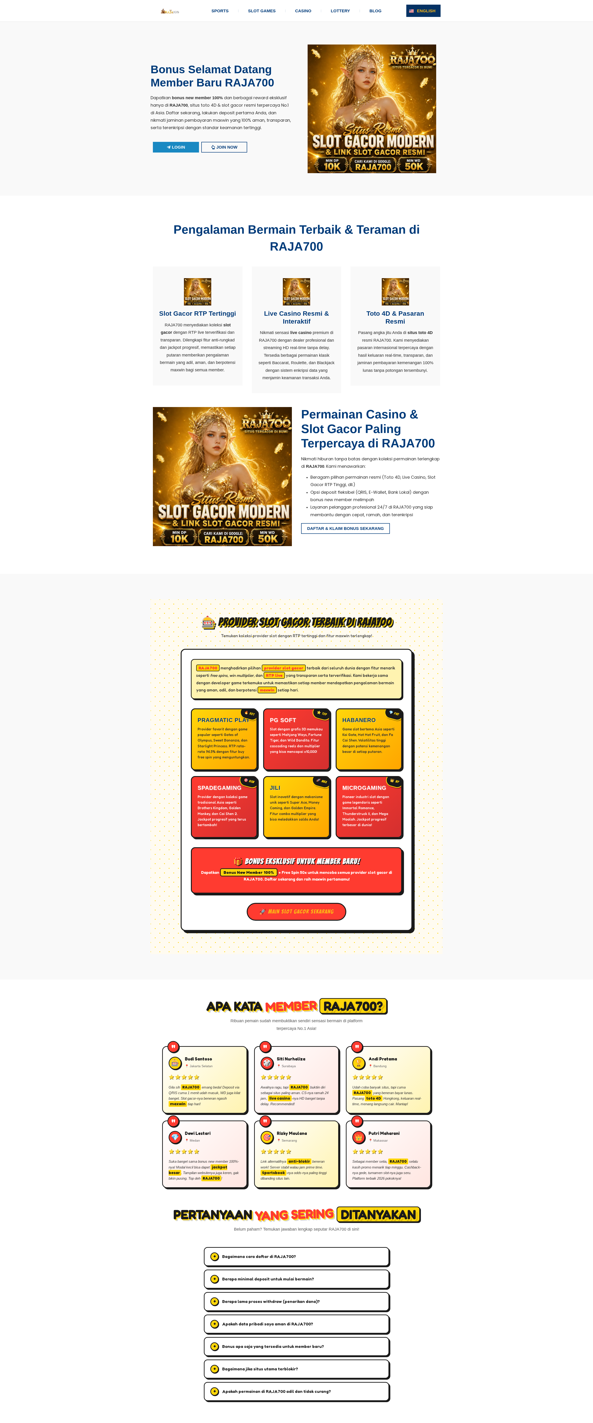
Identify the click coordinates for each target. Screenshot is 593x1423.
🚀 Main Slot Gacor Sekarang (296, 911)
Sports (220, 11)
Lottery (340, 11)
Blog (375, 11)
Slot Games (262, 11)
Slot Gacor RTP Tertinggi (197, 313)
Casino (303, 11)
